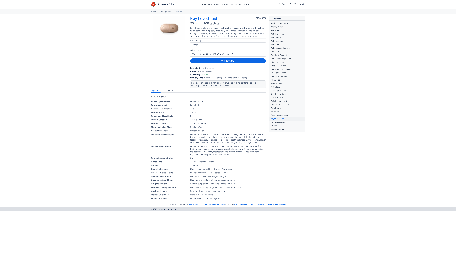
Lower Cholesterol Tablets (244, 204)
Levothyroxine (165, 11)
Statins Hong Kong (196, 204)
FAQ (210, 4)
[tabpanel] (208, 148)
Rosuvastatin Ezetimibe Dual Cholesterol (271, 204)
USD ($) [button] (281, 4)
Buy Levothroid (203, 18)
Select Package (196, 50)
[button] (290, 4)
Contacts (247, 4)
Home (203, 4)
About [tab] (170, 91)
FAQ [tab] (164, 91)
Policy (216, 4)
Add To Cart (229, 61)
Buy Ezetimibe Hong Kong (215, 204)
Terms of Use (227, 4)
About (238, 4)
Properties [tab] (156, 91)
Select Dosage (196, 41)
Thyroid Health (206, 71)
